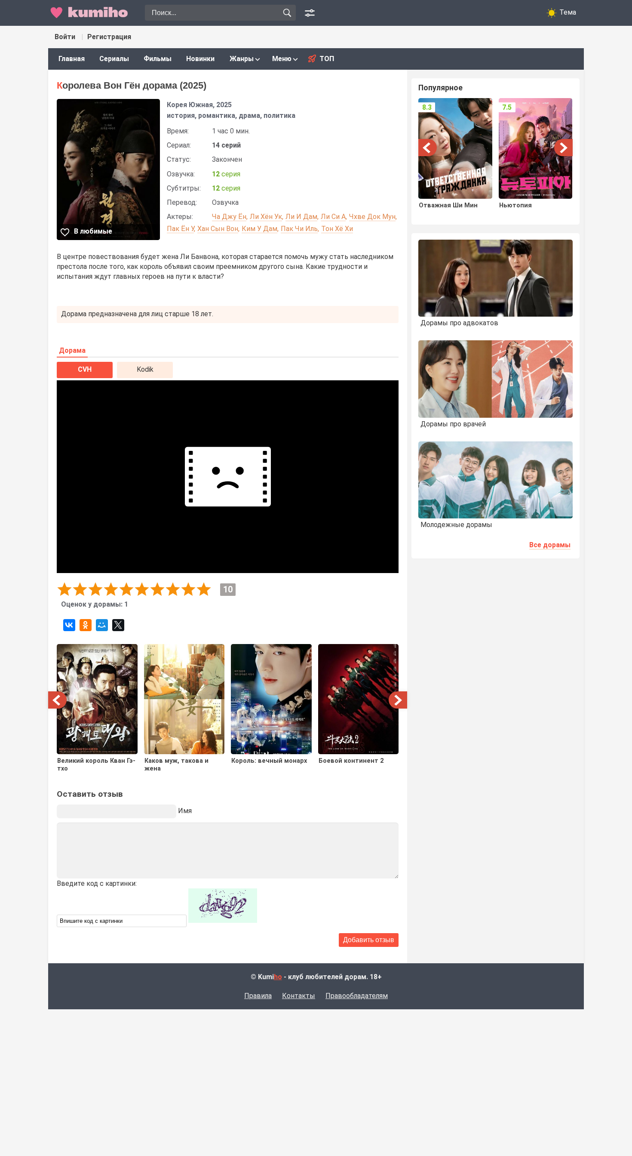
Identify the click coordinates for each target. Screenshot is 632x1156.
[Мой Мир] (102, 625)
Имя (185, 811)
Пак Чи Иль (299, 229)
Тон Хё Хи (337, 229)
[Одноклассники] (86, 625)
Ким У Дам (259, 229)
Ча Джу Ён (229, 217)
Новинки (200, 59)
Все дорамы (550, 545)
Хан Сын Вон (217, 229)
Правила (258, 996)
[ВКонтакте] (69, 625)
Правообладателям (356, 996)
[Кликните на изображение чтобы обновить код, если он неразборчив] (222, 920)
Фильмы (158, 59)
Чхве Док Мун (372, 217)
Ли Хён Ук (266, 217)
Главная (71, 59)
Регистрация (109, 37)
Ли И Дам (301, 217)
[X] (118, 625)
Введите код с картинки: (97, 883)
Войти (65, 37)
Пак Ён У (180, 229)
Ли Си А (333, 217)
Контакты (298, 996)
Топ (326, 59)
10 (204, 589)
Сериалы (114, 59)
